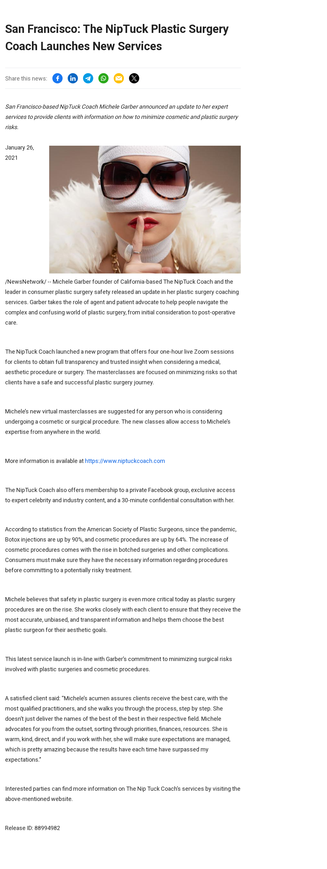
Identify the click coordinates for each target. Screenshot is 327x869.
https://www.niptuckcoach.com (125, 461)
